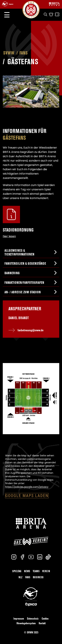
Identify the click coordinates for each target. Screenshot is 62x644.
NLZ (20, 577)
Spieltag (16, 571)
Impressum (18, 618)
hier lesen (9, 236)
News (27, 571)
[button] (6, 14)
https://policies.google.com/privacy (26, 487)
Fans (23, 53)
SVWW (8, 53)
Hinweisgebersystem (26, 623)
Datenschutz (33, 618)
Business (38, 577)
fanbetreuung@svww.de (30, 330)
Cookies (45, 618)
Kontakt (42, 623)
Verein (46, 571)
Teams (36, 571)
